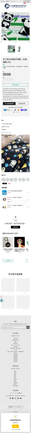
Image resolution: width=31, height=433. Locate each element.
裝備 (15, 381)
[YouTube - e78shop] (21, 398)
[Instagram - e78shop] (15, 398)
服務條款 (15, 356)
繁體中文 (8, 1)
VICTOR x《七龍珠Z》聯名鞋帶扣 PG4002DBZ (14, 205)
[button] (15, 193)
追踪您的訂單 (15, 340)
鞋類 (15, 376)
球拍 (15, 371)
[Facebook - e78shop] (13, 398)
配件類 (15, 384)
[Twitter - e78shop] (10, 398)
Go (28, 327)
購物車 (27, 1)
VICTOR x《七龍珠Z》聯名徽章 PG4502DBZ (14, 197)
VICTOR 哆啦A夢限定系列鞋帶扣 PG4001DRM (14, 191)
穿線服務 (20, 66)
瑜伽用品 (15, 382)
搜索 (15, 341)
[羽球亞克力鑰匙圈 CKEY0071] (8, 242)
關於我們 (15, 338)
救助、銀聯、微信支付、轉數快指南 (15, 351)
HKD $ (13, 1)
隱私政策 (15, 361)
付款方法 (15, 353)
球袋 (15, 377)
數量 (3, 77)
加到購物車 (8, 260)
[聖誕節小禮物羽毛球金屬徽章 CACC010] (19, 242)
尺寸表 (15, 350)
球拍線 (15, 379)
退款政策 (15, 359)
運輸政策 (15, 358)
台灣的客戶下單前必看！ (15, 348)
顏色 (3, 71)
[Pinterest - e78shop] (18, 398)
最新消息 (15, 343)
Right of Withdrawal (15, 345)
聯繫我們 (20, 393)
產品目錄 (15, 346)
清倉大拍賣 (15, 386)
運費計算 (3, 175)
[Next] (29, 42)
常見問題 (15, 354)
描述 (2, 120)
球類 (15, 372)
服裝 (15, 374)
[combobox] (16, 202)
